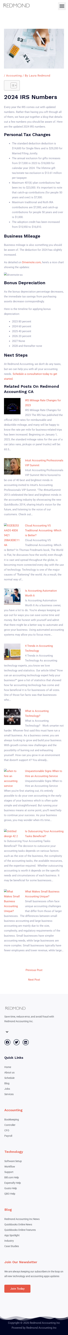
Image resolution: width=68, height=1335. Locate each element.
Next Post (34, 979)
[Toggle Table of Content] (12, 85)
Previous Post (34, 970)
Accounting (14, 75)
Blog (8, 1209)
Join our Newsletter (20, 1262)
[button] (62, 6)
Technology (13, 1152)
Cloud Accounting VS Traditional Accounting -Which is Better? (43, 530)
